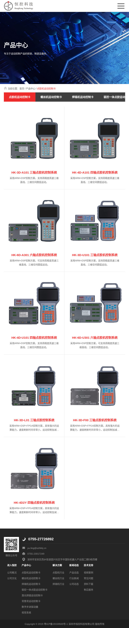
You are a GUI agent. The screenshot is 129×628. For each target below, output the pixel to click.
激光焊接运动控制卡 (32, 595)
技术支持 (88, 565)
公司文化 (12, 578)
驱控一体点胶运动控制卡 (35, 589)
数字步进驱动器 (30, 606)
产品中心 (30, 88)
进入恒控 (12, 565)
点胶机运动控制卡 (46, 88)
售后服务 (88, 589)
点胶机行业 (58, 572)
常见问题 (88, 578)
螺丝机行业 (58, 578)
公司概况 (12, 572)
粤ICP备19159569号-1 (56, 624)
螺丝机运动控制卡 (51, 97)
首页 (21, 88)
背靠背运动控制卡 (31, 601)
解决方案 (57, 565)
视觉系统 (26, 612)
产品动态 (74, 572)
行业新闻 (74, 578)
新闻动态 (74, 565)
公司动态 (74, 584)
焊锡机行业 (58, 584)
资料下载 (88, 584)
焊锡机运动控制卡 (83, 97)
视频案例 (88, 572)
